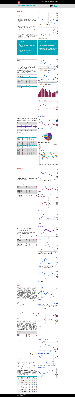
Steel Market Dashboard (45, 1)
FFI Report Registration (52, 1)
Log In (57, 1)
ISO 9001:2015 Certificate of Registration (23, 394)
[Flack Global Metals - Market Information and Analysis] (20, 2)
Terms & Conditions (28, 394)
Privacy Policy (18, 394)
